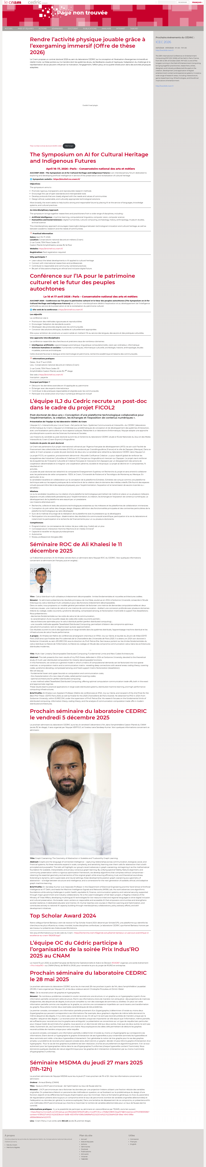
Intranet (120, 29)
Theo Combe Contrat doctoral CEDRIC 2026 (46, 146)
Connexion (134, 1139)
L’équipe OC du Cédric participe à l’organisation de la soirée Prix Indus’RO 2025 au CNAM (84, 949)
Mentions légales (13, 1147)
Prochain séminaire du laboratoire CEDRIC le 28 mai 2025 (88, 975)
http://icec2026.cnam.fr (165, 50)
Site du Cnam (12, 1145)
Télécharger (69, 146)
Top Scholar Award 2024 (63, 915)
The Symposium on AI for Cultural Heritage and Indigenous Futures (89, 157)
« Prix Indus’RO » (37, 965)
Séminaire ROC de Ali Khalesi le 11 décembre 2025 (76, 547)
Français (196, 2)
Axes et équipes (26, 29)
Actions (43, 29)
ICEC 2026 (163, 42)
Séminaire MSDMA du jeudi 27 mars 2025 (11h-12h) (86, 1065)
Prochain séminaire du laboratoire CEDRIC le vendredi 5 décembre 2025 (88, 714)
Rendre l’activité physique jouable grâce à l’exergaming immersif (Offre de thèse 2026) (87, 45)
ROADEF (116, 963)
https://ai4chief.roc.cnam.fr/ (51, 248)
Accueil (9, 29)
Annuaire (106, 29)
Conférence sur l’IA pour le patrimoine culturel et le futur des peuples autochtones (82, 282)
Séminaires (57, 29)
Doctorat (73, 29)
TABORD (134, 29)
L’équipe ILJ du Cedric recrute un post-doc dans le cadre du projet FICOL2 (88, 404)
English (133, 1144)
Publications (90, 29)
